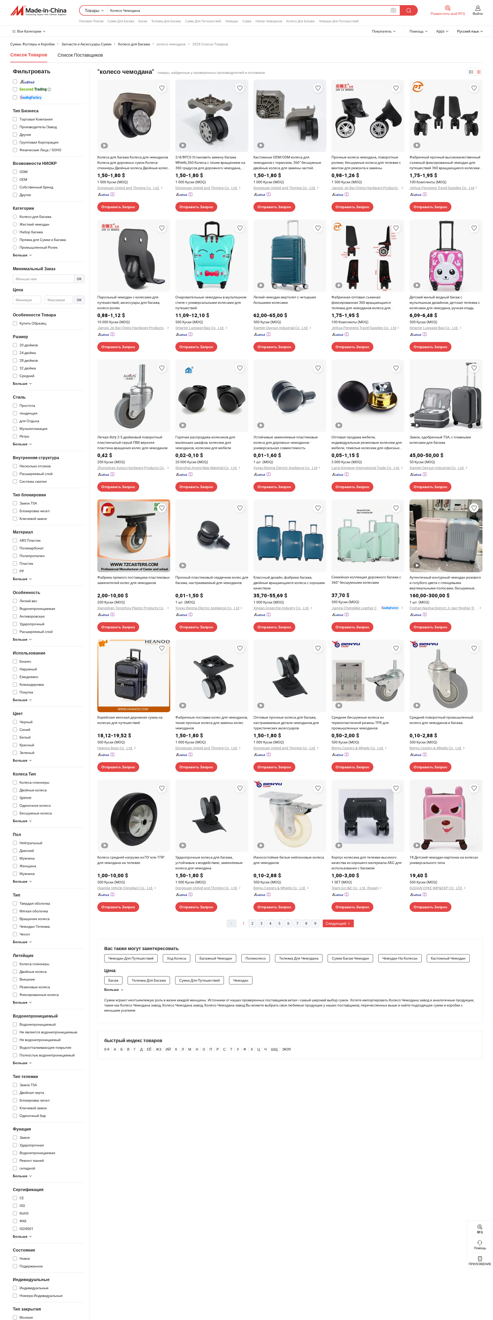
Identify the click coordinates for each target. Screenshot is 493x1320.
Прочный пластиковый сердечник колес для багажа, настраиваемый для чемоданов (211, 580)
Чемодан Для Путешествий (339, 21)
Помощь (417, 31)
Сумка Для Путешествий (203, 21)
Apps (440, 31)
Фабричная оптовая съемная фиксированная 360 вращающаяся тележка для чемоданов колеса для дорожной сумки (361, 302)
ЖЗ (158, 1049)
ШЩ (274, 1049)
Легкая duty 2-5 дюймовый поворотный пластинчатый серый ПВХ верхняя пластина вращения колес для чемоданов (132, 442)
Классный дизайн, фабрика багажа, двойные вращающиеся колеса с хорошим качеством (289, 582)
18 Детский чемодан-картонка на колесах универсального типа (444, 860)
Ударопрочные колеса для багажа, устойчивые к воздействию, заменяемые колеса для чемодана (209, 862)
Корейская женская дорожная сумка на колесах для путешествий (130, 720)
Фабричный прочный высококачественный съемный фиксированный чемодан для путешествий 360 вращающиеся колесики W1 (445, 162)
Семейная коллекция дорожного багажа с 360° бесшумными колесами (366, 580)
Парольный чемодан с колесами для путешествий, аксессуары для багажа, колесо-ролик (128, 302)
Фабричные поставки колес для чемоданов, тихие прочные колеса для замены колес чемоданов (211, 722)
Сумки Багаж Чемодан (350, 958)
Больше (111, 990)
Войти (478, 13)
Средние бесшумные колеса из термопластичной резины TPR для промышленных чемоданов (360, 722)
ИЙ (168, 1049)
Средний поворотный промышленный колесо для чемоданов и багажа (441, 720)
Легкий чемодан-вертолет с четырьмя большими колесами (284, 300)
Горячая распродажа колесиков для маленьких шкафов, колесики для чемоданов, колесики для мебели (205, 442)
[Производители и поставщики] (38, 10)
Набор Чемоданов (268, 21)
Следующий (336, 923)
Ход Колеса (176, 958)
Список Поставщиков (80, 55)
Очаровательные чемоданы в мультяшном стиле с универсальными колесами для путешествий (210, 302)
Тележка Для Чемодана (298, 958)
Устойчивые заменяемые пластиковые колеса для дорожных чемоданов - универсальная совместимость (285, 442)
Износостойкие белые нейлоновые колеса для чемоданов (288, 860)
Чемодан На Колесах (400, 958)
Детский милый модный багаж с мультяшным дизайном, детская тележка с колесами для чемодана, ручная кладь (445, 302)
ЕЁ (149, 1049)
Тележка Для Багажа (166, 21)
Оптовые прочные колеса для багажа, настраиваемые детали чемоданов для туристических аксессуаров (286, 722)
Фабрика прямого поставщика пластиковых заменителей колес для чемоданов (133, 580)
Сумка (246, 21)
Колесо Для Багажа (300, 21)
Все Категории (29, 31)
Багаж (142, 21)
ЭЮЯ (286, 1049)
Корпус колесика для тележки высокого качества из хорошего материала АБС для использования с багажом (366, 862)
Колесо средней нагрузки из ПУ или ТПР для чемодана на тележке (130, 860)
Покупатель (382, 31)
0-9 (106, 1049)
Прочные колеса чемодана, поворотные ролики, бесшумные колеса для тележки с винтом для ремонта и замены (366, 162)
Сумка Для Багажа (121, 21)
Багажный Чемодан (216, 958)
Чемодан (231, 21)
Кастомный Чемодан (448, 958)
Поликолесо (255, 958)
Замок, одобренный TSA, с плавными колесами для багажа (440, 440)
